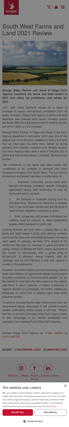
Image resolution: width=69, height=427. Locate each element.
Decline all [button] (50, 412)
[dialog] (34, 404)
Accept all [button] (17, 412)
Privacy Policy (49, 406)
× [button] (65, 386)
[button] (34, 421)
